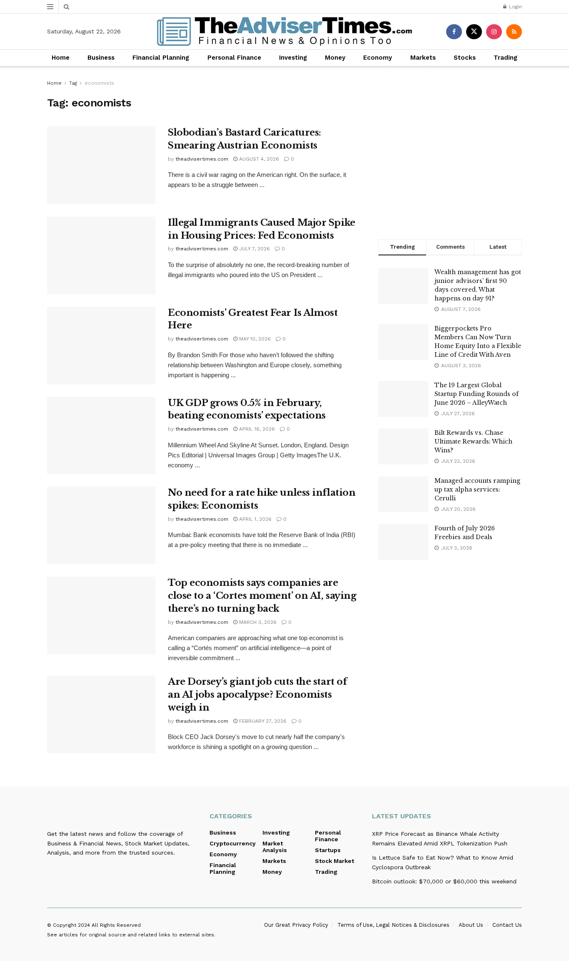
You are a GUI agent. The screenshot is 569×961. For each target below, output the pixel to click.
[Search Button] (66, 6)
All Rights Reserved (116, 925)
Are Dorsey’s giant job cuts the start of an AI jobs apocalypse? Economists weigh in (257, 694)
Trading (505, 57)
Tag (73, 83)
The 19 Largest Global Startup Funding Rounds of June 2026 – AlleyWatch (476, 393)
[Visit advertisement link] (450, 150)
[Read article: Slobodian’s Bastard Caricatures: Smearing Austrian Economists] (101, 165)
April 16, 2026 (256, 429)
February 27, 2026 (262, 721)
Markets (423, 57)
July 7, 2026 (253, 249)
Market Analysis (274, 846)
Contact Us (507, 925)
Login (514, 7)
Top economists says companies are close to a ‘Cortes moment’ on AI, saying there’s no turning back (262, 595)
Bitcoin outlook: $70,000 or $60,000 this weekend (444, 881)
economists (99, 83)
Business (101, 57)
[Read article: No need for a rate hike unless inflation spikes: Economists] (101, 525)
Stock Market (334, 861)
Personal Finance (234, 57)
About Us (471, 925)
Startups (328, 850)
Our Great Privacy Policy (296, 925)
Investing (293, 57)
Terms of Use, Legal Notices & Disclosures (393, 925)
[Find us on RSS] (514, 31)
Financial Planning (160, 57)
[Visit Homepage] (284, 31)
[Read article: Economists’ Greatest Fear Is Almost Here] (101, 345)
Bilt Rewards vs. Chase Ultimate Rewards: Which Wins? (473, 441)
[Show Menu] (50, 6)
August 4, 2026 (258, 159)
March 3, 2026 (257, 622)
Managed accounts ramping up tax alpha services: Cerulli (477, 489)
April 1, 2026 (254, 519)
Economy (377, 57)
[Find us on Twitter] (474, 31)
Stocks (465, 57)
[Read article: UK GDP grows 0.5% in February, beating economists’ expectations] (101, 435)
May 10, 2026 (254, 339)
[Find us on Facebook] (454, 31)
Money (335, 57)
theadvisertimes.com (201, 159)
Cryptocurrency (233, 843)
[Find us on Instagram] (494, 31)
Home (61, 57)
